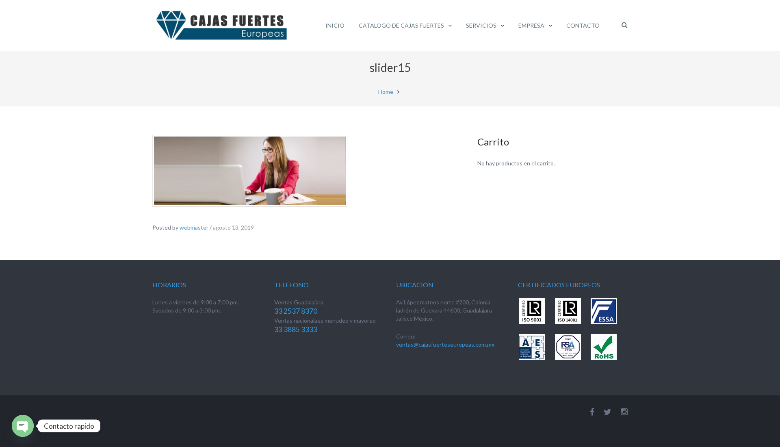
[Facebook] (592, 412)
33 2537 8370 (295, 311)
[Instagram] (624, 412)
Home (385, 91)
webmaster (194, 227)
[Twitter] (607, 412)
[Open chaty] (23, 426)
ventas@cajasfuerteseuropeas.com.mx (445, 344)
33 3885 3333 (295, 329)
